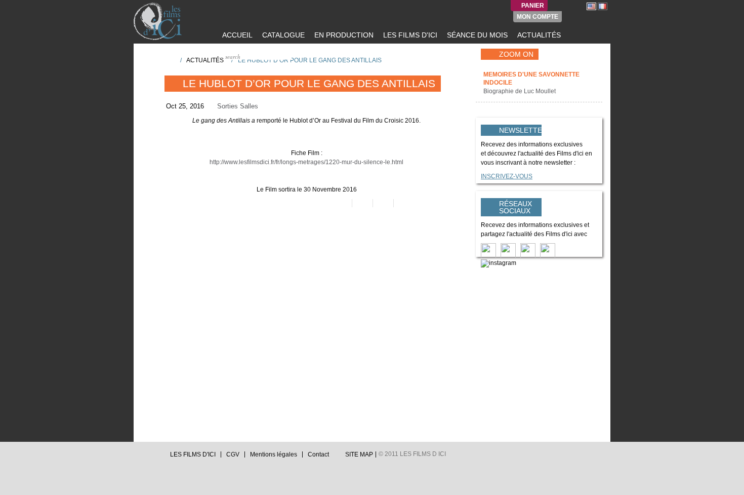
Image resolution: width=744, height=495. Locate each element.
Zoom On (516, 54)
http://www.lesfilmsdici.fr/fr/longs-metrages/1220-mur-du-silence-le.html (306, 162)
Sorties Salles (237, 106)
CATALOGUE (282, 35)
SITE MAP (359, 454)
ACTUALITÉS (538, 35)
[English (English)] (591, 6)
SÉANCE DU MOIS (476, 35)
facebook (147, 457)
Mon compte (537, 16)
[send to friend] (341, 203)
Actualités (205, 60)
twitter (138, 457)
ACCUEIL (236, 35)
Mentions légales (273, 454)
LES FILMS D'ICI (409, 35)
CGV (232, 454)
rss (157, 457)
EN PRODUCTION (343, 35)
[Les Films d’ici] (159, 21)
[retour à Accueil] (169, 59)
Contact (318, 454)
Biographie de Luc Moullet (520, 91)
